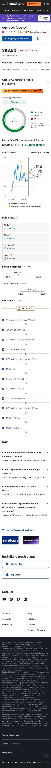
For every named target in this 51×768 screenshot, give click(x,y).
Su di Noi (6, 613)
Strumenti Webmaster (37, 630)
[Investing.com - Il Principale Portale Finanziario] (16, 3)
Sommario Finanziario (10, 69)
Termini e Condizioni (10, 735)
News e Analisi (34, 62)
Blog (30, 613)
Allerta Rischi (7, 753)
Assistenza (7, 624)
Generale (7, 62)
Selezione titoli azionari (23, 10)
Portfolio (31, 624)
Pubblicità (6, 619)
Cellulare (32, 619)
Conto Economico (30, 69)
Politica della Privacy (10, 744)
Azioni (6, 10)
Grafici (19, 62)
